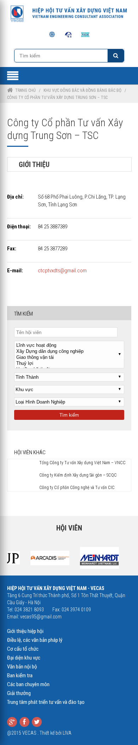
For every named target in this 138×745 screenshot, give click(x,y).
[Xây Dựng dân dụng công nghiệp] (69, 352)
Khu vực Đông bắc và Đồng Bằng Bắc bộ (82, 90)
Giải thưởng (19, 693)
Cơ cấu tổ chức (23, 649)
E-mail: (15, 270)
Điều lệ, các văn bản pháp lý (34, 640)
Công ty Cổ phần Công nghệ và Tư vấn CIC (77, 487)
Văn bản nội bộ (22, 666)
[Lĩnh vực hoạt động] (69, 346)
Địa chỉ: (15, 197)
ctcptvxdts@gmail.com (62, 270)
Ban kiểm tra (20, 675)
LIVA (67, 733)
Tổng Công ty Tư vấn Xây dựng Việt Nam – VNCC (82, 462)
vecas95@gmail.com (41, 616)
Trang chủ (25, 90)
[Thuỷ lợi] (69, 364)
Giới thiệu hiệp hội (25, 631)
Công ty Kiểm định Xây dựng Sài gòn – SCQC (78, 475)
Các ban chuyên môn (28, 684)
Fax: (11, 248)
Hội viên (69, 528)
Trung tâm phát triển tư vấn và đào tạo (46, 702)
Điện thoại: (19, 226)
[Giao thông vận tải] (69, 358)
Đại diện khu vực (23, 658)
